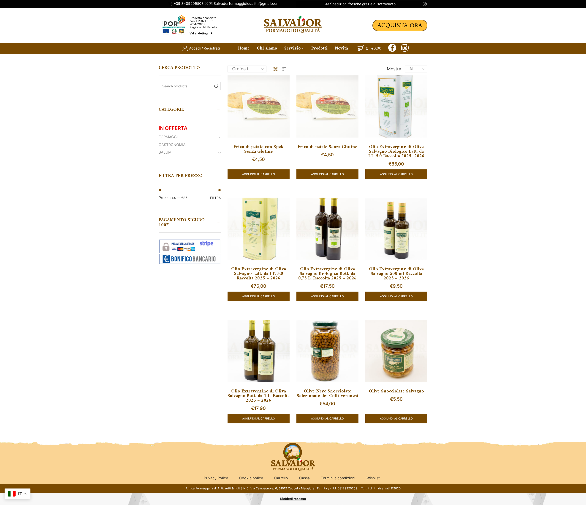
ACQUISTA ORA (399, 25)
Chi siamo (267, 48)
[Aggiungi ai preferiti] (282, 85)
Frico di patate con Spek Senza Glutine (258, 149)
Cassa (304, 478)
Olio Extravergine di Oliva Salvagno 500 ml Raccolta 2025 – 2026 (396, 274)
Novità (341, 48)
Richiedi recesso (293, 499)
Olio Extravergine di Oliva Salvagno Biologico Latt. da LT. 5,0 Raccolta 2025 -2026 (396, 152)
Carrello (281, 478)
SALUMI (165, 152)
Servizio (292, 48)
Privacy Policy (216, 478)
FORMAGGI (168, 137)
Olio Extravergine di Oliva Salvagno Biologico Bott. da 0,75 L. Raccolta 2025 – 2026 (327, 274)
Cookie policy (251, 478)
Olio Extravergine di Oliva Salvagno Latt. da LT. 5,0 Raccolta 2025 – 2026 (258, 274)
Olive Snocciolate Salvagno (396, 391)
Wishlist (373, 478)
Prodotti (319, 48)
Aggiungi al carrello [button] (258, 174)
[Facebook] (392, 48)
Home (244, 48)
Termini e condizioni (338, 478)
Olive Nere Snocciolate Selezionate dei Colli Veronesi (327, 393)
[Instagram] (405, 48)
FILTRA (215, 198)
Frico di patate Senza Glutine (328, 147)
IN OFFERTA (173, 128)
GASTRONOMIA (172, 145)
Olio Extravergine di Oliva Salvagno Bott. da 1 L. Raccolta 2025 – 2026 (259, 396)
